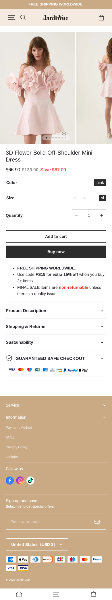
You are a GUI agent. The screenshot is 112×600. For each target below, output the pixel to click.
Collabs (12, 457)
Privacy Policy (17, 447)
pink (100, 182)
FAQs (10, 437)
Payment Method (19, 428)
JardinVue (23, 579)
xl (102, 197)
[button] (11, 17)
